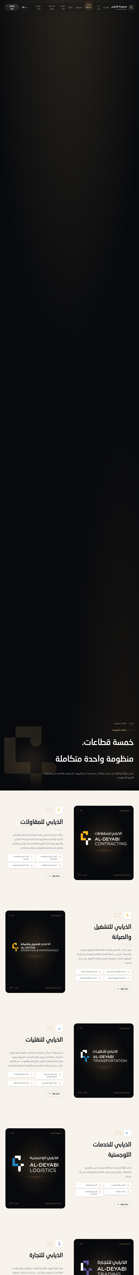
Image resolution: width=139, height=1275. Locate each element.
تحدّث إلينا (56, 876)
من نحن (98, 7)
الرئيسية (106, 7)
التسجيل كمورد (51, 7)
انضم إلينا (63, 7)
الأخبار (70, 7)
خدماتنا (88, 7)
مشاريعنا (79, 7)
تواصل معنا (38, 7)
